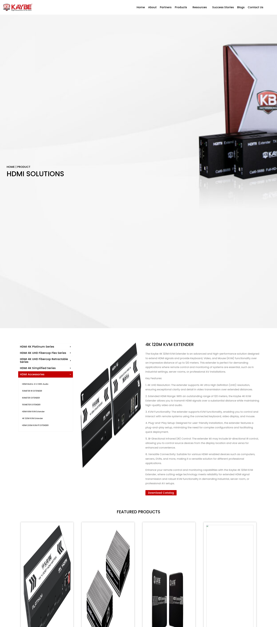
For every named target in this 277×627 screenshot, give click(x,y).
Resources (199, 7)
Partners (166, 7)
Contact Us (255, 7)
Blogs (241, 7)
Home (141, 7)
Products (181, 7)
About (152, 7)
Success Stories (223, 7)
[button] (182, 7)
